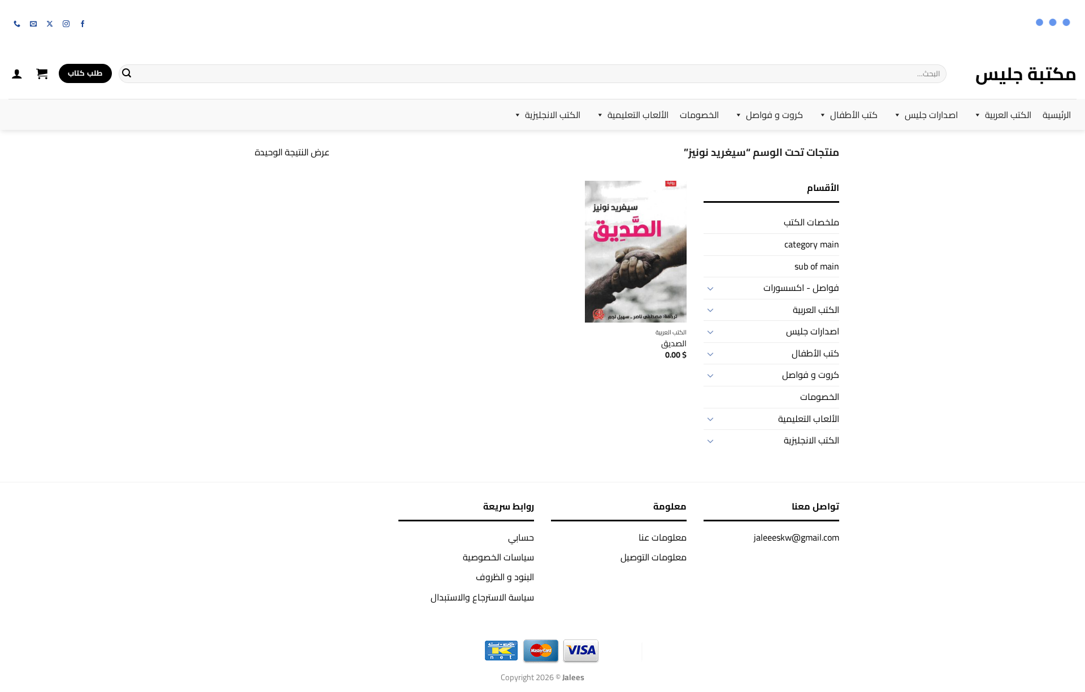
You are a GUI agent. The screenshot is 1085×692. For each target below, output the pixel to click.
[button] (41, 73)
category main (811, 244)
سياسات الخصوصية (498, 557)
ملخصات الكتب (811, 222)
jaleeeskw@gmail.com (796, 537)
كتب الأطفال (854, 114)
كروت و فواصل (774, 114)
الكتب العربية (1008, 114)
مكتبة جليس (1026, 73)
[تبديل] (710, 288)
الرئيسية (1057, 114)
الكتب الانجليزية (552, 114)
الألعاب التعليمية (638, 114)
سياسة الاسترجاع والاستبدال (482, 597)
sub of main (817, 266)
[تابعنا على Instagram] (66, 24)
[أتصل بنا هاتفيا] (17, 24)
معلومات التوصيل (653, 557)
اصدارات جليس (931, 114)
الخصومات (699, 114)
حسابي (521, 537)
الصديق (674, 343)
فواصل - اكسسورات (801, 287)
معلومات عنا (663, 537)
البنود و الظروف (505, 576)
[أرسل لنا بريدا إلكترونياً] (33, 24)
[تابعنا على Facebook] (82, 24)
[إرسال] (126, 73)
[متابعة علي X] (50, 24)
